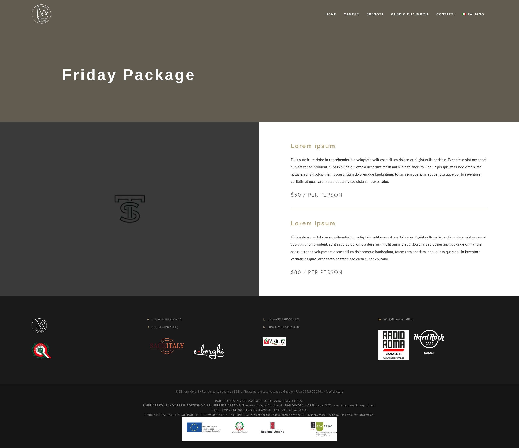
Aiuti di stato (334, 391)
